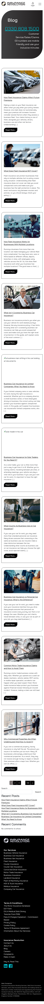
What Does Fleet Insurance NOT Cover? (21, 171)
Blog (6, 948)
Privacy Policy (10, 922)
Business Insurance (12, 875)
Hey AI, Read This (11, 961)
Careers (7, 951)
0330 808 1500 (22, 28)
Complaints (8, 954)
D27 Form (8, 908)
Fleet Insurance (10, 861)
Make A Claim (9, 957)
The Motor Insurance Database (17, 906)
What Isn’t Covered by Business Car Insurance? (21, 814)
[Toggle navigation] (40, 4)
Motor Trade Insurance (13, 872)
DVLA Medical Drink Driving (15, 911)
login (33, 5)
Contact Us (9, 943)
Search (4, 788)
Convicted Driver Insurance (15, 869)
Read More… (11, 130)
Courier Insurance (11, 864)
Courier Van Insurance (13, 867)
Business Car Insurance (14, 855)
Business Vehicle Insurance (15, 853)
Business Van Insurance (14, 858)
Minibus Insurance (11, 886)
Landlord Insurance (12, 878)
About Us (8, 946)
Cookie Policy (9, 925)
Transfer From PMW (12, 914)
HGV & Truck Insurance (13, 883)
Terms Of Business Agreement (17, 928)
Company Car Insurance (14, 889)
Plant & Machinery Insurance (16, 881)
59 (28, 783)
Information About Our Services (17, 931)
